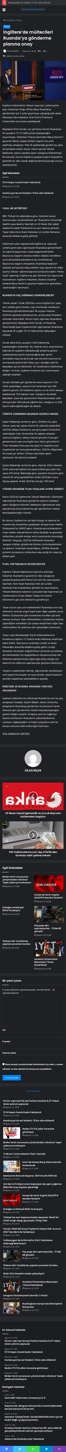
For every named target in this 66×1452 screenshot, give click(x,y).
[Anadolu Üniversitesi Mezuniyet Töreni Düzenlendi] (49, 948)
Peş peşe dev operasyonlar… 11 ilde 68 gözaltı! (47, 928)
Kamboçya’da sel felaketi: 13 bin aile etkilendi (29, 2)
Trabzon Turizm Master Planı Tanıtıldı (24, 1153)
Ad (4, 1030)
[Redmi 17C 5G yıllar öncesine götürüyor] (11, 1133)
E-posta (7, 1041)
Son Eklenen (33, 1091)
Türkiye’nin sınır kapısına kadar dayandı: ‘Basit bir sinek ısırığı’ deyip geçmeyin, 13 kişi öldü (31, 1219)
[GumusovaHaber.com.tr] (33, 9)
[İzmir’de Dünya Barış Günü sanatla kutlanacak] (11, 1166)
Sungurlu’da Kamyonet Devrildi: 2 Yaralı (25, 1295)
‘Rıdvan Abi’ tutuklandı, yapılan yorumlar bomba (16, 943)
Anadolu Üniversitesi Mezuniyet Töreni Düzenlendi (45, 962)
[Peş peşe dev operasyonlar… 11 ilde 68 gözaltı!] (49, 914)
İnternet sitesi (9, 1053)
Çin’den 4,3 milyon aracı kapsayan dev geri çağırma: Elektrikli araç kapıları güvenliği (32, 1185)
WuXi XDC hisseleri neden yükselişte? (24, 1273)
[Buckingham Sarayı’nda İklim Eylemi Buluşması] (11, 1308)
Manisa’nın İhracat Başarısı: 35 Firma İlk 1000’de (30, 1175)
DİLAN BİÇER (13, 51)
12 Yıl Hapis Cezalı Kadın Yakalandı (21, 182)
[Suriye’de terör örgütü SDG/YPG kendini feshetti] (49, 883)
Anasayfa (9, 20)
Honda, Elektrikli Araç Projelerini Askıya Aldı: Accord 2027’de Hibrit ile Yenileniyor (32, 1230)
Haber (19, 20)
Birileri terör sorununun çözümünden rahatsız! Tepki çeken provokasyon (16, 879)
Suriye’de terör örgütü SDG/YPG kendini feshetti (48, 896)
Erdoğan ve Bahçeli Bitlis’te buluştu (13, 909)
